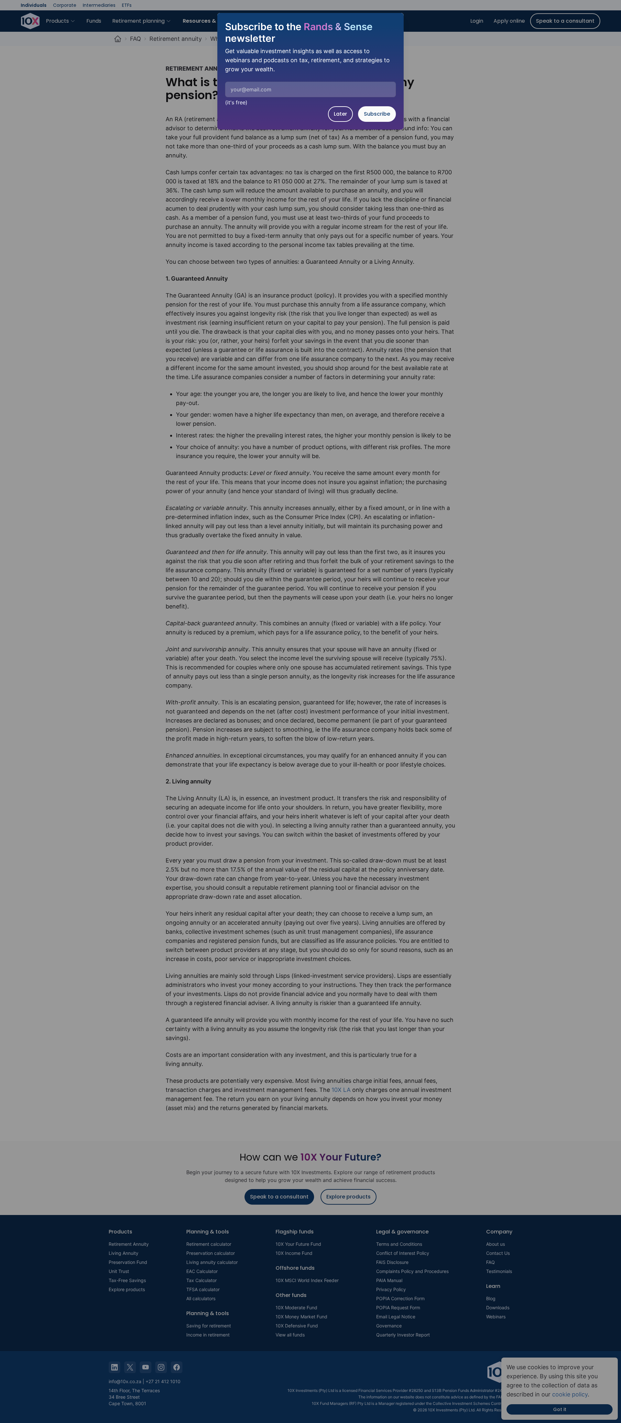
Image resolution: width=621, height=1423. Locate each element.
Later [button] (340, 114)
